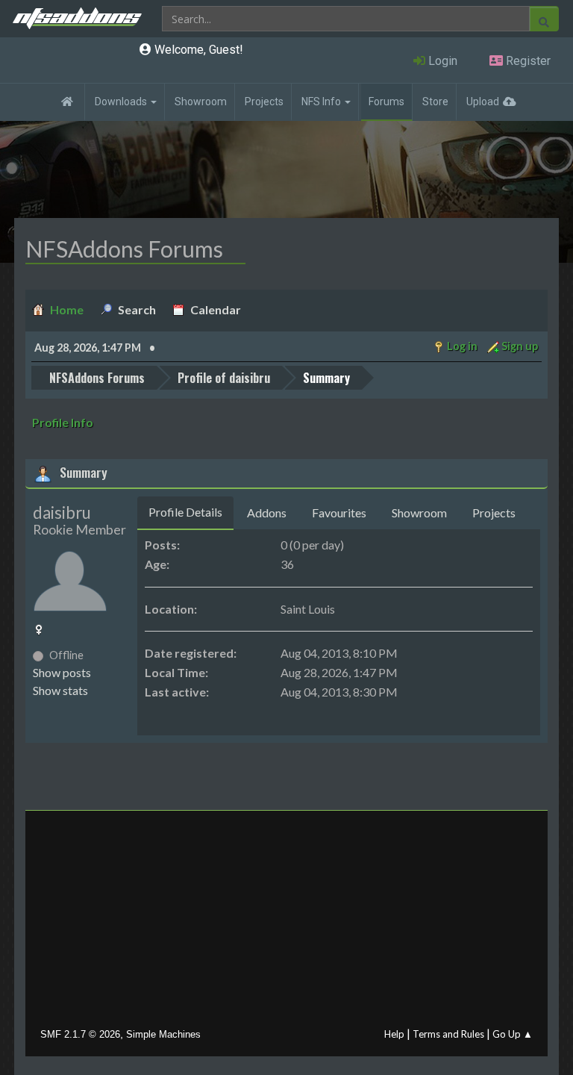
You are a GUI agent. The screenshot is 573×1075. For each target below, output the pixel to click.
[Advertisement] (286, 922)
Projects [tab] (494, 512)
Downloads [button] (122, 102)
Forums (386, 102)
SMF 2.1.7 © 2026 (80, 1034)
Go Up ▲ (512, 1034)
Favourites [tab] (339, 512)
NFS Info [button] (322, 102)
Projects (264, 102)
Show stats (60, 690)
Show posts (62, 672)
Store (435, 102)
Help (394, 1034)
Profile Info (62, 422)
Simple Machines (163, 1034)
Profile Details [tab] (185, 512)
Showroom (201, 102)
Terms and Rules (448, 1034)
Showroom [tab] (419, 512)
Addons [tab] (266, 512)
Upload (482, 102)
